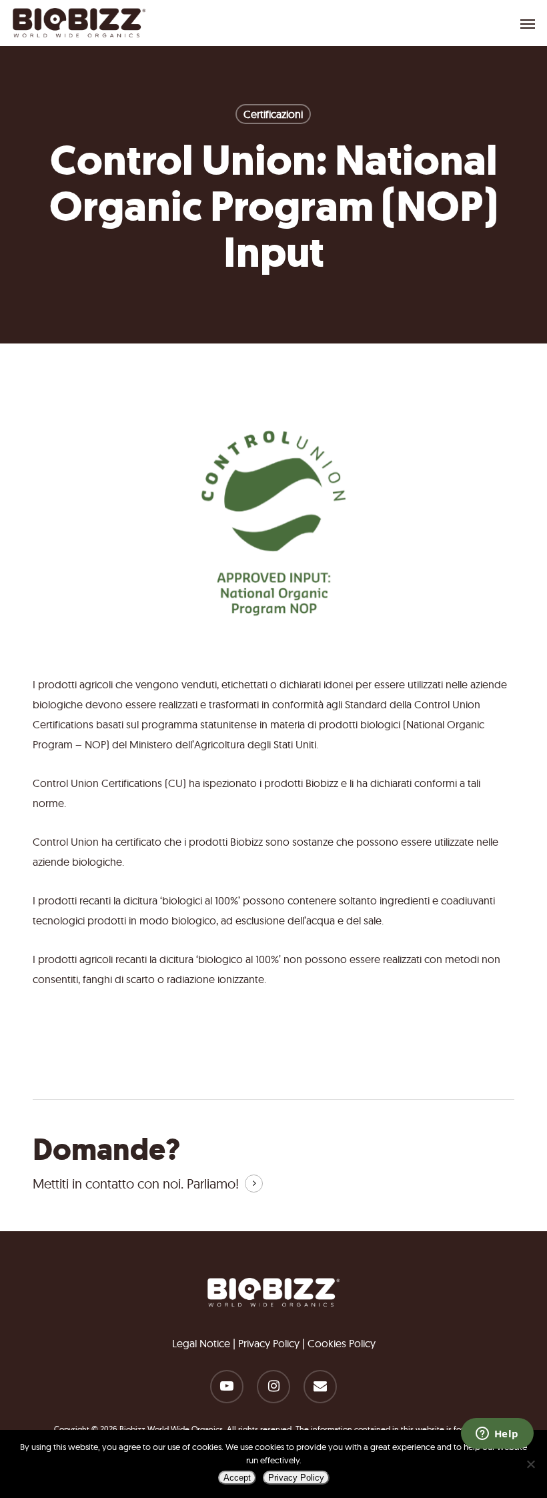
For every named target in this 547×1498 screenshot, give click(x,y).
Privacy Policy (269, 1343)
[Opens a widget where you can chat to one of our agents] (497, 1434)
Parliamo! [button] (213, 1183)
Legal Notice (201, 1343)
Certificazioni (273, 114)
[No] (530, 1464)
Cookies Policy (342, 1343)
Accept (237, 1478)
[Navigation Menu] (527, 23)
